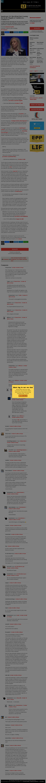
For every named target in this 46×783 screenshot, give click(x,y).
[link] (23, 386)
